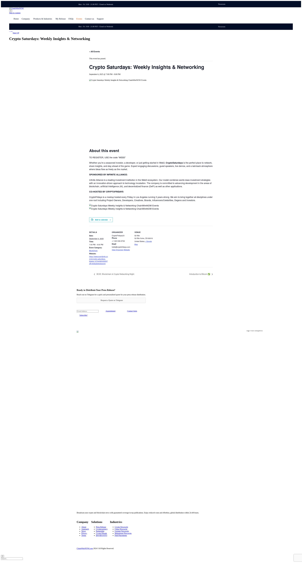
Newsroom (221, 4)
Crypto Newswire (121, 527)
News (83, 531)
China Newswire (121, 529)
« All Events (94, 51)
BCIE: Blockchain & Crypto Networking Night (115, 274)
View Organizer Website (121, 250)
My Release (61, 19)
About (83, 527)
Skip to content (14, 13)
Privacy (84, 533)
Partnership (100, 531)
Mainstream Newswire (123, 533)
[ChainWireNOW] (16, 8)
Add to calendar (101, 220)
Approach (85, 529)
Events (79, 19)
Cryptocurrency (102, 529)
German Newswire (122, 531)
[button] (16, 33)
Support (100, 19)
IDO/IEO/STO (101, 535)
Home (16, 19)
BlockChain (93, 250)
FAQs (71, 19)
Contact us (89, 19)
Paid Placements (121, 535)
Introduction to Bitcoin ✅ (200, 274)
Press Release (101, 527)
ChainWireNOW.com (85, 548)
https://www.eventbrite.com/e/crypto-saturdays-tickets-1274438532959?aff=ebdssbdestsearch (98, 260)
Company (26, 19)
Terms (83, 535)
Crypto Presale (101, 533)
